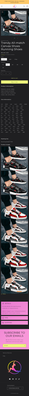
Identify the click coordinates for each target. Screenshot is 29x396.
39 (7, 64)
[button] (1, 6)
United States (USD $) (14, 388)
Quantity (3, 70)
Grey (16, 59)
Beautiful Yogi (16, 393)
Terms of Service (7, 353)
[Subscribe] (24, 345)
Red (10, 59)
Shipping (3, 54)
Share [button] (4, 294)
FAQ (4, 356)
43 (17, 64)
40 (22, 64)
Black (4, 59)
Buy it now (14, 82)
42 (12, 64)
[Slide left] (11, 38)
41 (3, 64)
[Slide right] (17, 38)
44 (3, 67)
